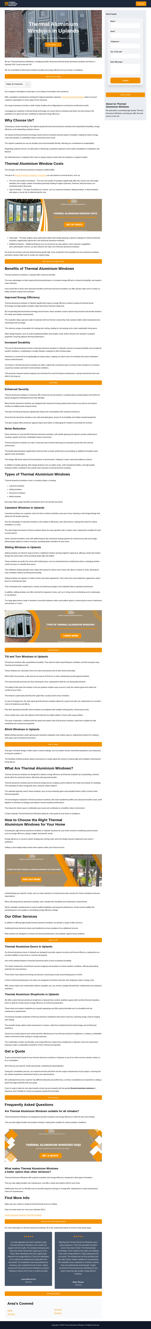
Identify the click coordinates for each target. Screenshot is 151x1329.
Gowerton (22, 1215)
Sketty (7, 1215)
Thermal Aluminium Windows (72, 97)
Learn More (53, 383)
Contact (141, 4)
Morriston (30, 1215)
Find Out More (53, 650)
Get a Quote (51, 44)
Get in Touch (53, 744)
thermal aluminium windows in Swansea (30, 175)
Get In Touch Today (53, 76)
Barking (38, 1215)
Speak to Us (53, 940)
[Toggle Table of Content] (26, 84)
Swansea (14, 1215)
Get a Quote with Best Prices (53, 261)
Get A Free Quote (53, 1294)
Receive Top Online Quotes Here (53, 1221)
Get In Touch (125, 95)
